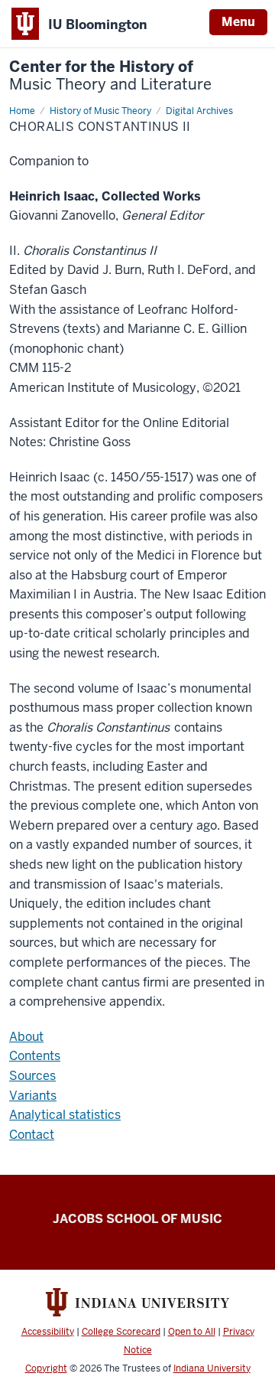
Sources (32, 1076)
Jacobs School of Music (137, 1219)
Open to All (191, 1332)
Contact (31, 1135)
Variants (33, 1096)
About (26, 1037)
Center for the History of (110, 75)
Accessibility (47, 1332)
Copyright (46, 1368)
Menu (238, 22)
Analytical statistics (65, 1115)
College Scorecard (121, 1332)
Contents (34, 1056)
